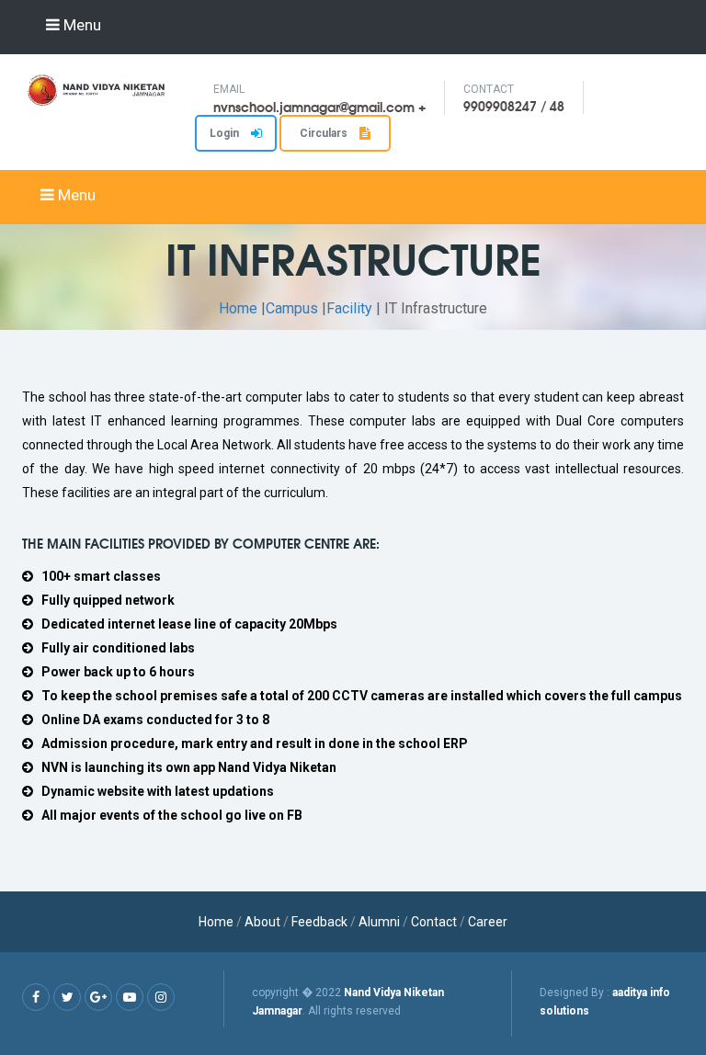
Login (226, 133)
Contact (435, 921)
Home (238, 308)
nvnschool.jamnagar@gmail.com (314, 106)
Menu (80, 25)
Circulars (325, 133)
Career (487, 921)
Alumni (379, 921)
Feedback (319, 921)
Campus (292, 308)
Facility (349, 308)
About (262, 921)
